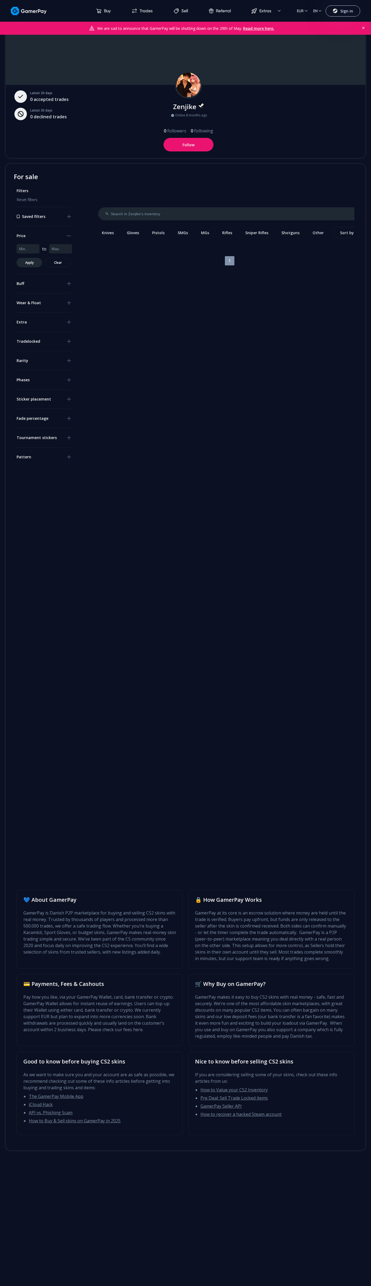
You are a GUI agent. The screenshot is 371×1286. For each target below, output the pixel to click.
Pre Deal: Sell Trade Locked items (234, 1098)
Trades (146, 10)
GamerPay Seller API (221, 1106)
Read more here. (258, 28)
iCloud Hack (41, 1104)
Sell (184, 10)
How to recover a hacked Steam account (241, 1114)
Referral (223, 10)
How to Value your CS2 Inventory (234, 1090)
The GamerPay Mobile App (56, 1096)
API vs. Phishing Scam (51, 1113)
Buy (107, 10)
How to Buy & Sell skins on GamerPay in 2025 (75, 1121)
